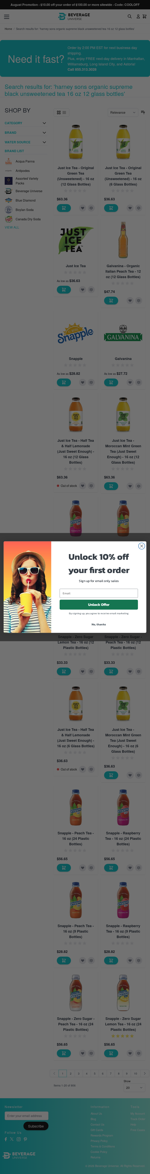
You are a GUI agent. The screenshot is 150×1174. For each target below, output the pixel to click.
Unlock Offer (99, 604)
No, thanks (99, 624)
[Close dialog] (141, 546)
